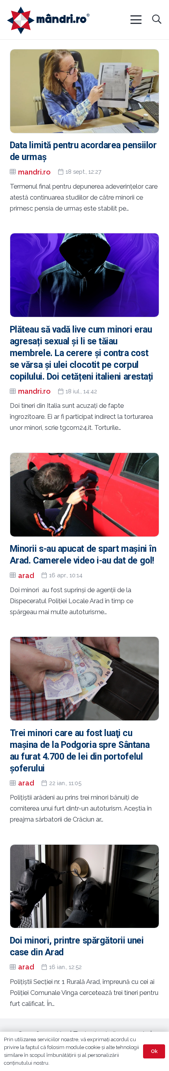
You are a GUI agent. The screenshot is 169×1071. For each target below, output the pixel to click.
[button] (135, 19)
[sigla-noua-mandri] (48, 20)
